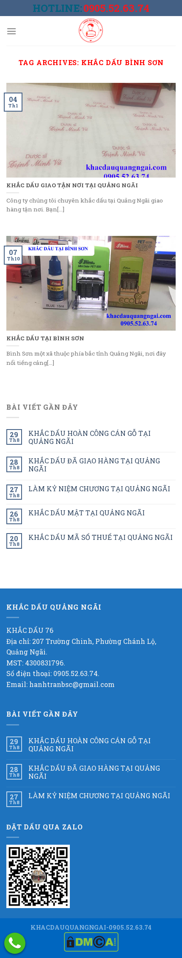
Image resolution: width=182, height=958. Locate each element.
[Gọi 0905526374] (14, 943)
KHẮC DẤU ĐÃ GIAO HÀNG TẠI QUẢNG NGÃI (94, 465)
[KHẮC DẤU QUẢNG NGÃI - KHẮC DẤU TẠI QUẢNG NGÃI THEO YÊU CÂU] (91, 31)
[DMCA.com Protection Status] (91, 941)
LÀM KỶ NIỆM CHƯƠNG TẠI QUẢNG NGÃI (99, 488)
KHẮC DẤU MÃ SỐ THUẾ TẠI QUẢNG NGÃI (100, 537)
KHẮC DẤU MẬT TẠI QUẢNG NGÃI (86, 513)
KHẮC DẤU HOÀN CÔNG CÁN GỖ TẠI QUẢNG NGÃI (89, 437)
